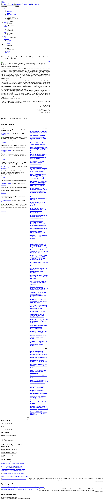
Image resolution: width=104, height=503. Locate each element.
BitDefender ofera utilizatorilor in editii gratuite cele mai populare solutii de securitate (39, 301)
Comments (3, 134)
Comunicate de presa (6, 133)
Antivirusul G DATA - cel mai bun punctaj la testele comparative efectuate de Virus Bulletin (38, 294)
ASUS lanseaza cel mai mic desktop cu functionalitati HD (37, 386)
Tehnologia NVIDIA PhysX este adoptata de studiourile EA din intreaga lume (38, 413)
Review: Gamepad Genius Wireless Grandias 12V (14, 476)
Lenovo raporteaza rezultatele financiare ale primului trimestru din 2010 (38, 198)
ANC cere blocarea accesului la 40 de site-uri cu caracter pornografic (38, 397)
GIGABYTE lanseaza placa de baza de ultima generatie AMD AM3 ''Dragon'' (38, 372)
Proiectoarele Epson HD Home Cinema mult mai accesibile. (38, 143)
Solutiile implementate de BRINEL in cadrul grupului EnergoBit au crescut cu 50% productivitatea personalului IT (38, 223)
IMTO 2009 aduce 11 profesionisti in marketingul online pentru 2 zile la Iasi (39, 321)
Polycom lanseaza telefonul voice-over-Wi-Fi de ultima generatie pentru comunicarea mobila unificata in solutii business (38, 183)
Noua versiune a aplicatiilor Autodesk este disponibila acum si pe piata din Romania (39, 251)
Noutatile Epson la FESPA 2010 (38, 228)
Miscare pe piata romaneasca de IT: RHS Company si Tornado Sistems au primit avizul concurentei (38, 270)
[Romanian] (26, 4)
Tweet (48, 61)
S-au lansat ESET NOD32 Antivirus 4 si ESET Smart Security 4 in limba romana (37, 316)
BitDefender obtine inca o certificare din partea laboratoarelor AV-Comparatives (38, 392)
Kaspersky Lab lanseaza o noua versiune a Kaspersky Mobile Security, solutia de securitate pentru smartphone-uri (38, 257)
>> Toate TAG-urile (20, 479)
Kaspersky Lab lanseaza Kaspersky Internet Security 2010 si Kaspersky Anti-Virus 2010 (39, 288)
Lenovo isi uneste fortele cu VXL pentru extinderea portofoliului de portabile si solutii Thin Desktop (39, 148)
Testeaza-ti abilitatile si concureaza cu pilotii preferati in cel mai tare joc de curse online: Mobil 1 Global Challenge (38, 169)
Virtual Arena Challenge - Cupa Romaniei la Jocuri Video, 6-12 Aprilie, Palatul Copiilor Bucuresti (38, 343)
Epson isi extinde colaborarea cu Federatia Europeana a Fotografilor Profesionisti (38, 217)
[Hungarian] (35, 4)
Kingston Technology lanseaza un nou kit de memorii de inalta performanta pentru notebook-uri (39, 408)
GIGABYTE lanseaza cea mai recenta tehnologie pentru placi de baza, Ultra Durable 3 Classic (39, 382)
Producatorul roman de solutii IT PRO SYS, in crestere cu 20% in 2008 (38, 366)
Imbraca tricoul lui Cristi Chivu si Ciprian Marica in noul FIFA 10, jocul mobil (39, 277)
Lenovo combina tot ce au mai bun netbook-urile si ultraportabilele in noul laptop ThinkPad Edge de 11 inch (38, 176)
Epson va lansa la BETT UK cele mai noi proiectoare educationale (38, 132)
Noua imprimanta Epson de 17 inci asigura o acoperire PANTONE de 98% (38, 163)
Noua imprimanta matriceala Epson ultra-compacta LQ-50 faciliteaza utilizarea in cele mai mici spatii (38, 137)
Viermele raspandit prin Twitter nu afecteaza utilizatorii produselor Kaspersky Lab (38, 327)
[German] (18, 4)
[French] (11, 4)
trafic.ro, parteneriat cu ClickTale (39, 311)
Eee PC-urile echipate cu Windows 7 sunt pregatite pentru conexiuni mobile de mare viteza (38, 353)
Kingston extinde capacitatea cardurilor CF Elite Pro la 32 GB (38, 360)
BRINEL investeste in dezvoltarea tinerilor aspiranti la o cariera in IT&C (39, 264)
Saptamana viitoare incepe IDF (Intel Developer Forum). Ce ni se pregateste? (22, 487)
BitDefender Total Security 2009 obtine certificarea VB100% (38, 332)
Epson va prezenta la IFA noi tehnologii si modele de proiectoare (37, 204)
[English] (4, 4)
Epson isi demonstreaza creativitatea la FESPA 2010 (37, 231)
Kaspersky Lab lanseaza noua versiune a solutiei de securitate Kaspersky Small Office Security (38, 245)
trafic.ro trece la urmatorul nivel (38, 357)
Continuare (3, 142)
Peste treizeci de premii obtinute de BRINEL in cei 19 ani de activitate (38, 237)
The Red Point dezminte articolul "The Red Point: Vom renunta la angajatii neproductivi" (38, 307)
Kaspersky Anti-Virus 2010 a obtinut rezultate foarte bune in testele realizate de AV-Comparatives (38, 210)
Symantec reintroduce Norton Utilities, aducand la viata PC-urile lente (38, 337)
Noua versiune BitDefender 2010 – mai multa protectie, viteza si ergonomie (38, 283)
